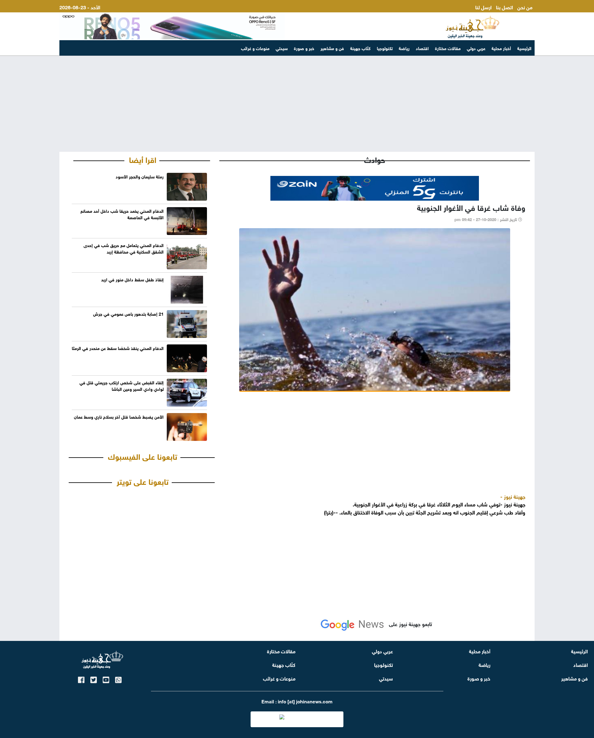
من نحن (524, 6)
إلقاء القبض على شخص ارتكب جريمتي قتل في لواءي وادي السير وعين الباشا (122, 385)
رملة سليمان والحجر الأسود (140, 176)
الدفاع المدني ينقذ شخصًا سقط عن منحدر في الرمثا (118, 348)
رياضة (404, 48)
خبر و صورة (304, 48)
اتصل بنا (504, 6)
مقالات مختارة (448, 48)
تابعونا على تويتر (143, 481)
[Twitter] (93, 678)
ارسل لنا (483, 6)
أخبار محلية (501, 48)
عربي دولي (476, 48)
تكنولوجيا (385, 48)
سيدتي (282, 48)
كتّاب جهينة (360, 48)
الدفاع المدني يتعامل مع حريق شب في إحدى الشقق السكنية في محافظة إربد (124, 248)
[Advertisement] (297, 104)
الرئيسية (524, 48)
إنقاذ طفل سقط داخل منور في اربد (132, 279)
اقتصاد (422, 48)
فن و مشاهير (332, 48)
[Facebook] (81, 678)
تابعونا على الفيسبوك (142, 456)
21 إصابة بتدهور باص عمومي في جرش (128, 313)
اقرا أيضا (142, 159)
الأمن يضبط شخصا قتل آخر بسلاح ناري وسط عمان (119, 416)
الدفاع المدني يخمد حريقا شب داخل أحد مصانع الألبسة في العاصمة (122, 214)
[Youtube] (106, 678)
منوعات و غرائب (255, 48)
